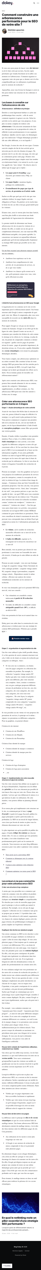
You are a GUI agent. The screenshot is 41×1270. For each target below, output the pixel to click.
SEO (3, 11)
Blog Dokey (18, 1247)
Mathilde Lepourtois (16, 30)
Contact (27, 1251)
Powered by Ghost (20, 1255)
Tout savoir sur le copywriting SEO (18, 854)
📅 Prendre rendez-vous (20, 638)
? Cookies (7, 1266)
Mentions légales (17, 1251)
